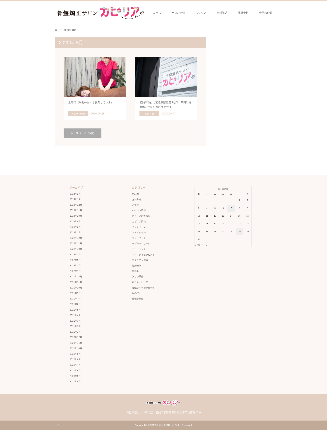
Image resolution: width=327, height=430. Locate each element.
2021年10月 (76, 287)
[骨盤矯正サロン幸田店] (102, 12)
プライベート (139, 238)
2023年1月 (75, 232)
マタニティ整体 (140, 260)
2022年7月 (75, 254)
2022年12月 (76, 238)
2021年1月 (75, 331)
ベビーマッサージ (141, 243)
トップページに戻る (82, 133)
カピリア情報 (139, 221)
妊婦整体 (136, 265)
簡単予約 (243, 12)
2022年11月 (76, 243)
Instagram (57, 425)
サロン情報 (178, 12)
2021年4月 (75, 315)
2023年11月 (76, 210)
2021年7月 (75, 298)
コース (157, 12)
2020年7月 (75, 365)
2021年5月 (75, 310)
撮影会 (135, 271)
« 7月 (197, 245)
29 (239, 231)
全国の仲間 (265, 12)
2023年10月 (76, 216)
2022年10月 (76, 249)
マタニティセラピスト (143, 254)
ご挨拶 (135, 205)
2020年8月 (75, 359)
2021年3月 (75, 321)
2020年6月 (75, 370)
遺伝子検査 (137, 298)
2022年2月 (75, 265)
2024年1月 (75, 199)
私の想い (136, 293)
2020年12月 (76, 337)
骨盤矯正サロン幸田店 (159, 425)
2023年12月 (76, 205)
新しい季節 (137, 276)
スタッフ (200, 12)
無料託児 (222, 12)
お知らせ (136, 199)
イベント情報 (139, 210)
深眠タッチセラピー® (143, 287)
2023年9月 (75, 221)
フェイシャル (139, 232)
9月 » (204, 245)
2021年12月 (76, 276)
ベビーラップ (139, 249)
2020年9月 (75, 354)
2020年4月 (75, 381)
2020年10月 (76, 348)
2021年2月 (75, 326)
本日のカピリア (140, 282)
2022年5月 (75, 260)
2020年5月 (75, 376)
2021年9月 (75, 293)
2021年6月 (75, 304)
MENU (135, 194)
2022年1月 (75, 271)
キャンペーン (139, 227)
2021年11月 (76, 282)
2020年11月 (76, 343)
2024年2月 (75, 194)
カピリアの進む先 (141, 216)
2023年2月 (75, 227)
